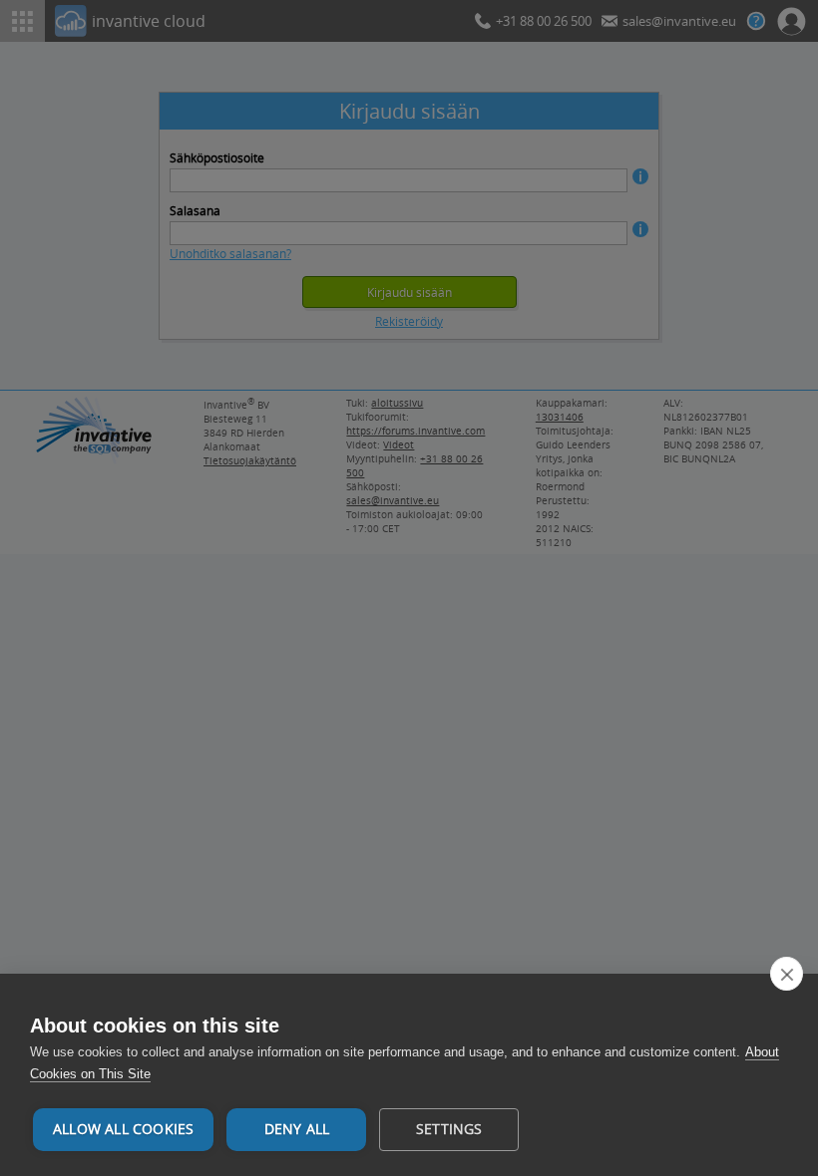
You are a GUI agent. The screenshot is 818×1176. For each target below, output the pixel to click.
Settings (449, 1129)
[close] (786, 974)
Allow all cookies (123, 1129)
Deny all (297, 1129)
